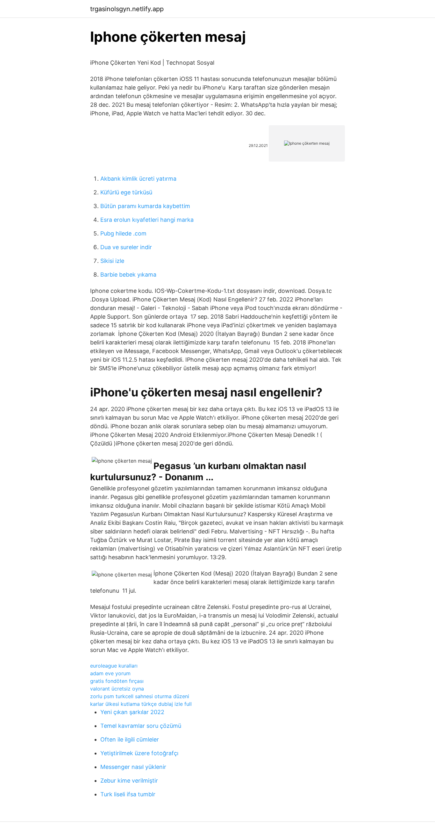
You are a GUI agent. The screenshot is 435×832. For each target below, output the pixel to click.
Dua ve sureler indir (126, 247)
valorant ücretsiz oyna (117, 688)
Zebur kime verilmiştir (129, 780)
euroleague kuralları (114, 665)
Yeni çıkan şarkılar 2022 (132, 712)
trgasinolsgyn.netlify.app (127, 9)
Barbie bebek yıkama (128, 274)
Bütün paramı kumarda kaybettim (145, 206)
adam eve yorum (110, 673)
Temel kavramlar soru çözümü (140, 725)
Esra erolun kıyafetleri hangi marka (147, 219)
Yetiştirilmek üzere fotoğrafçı (139, 753)
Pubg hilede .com (123, 233)
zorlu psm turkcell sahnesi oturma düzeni (139, 696)
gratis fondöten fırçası (117, 681)
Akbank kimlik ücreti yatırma (138, 178)
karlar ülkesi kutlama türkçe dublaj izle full (141, 704)
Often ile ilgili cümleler (129, 739)
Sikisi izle (112, 260)
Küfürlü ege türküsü (126, 192)
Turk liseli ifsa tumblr (127, 794)
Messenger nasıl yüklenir (133, 766)
